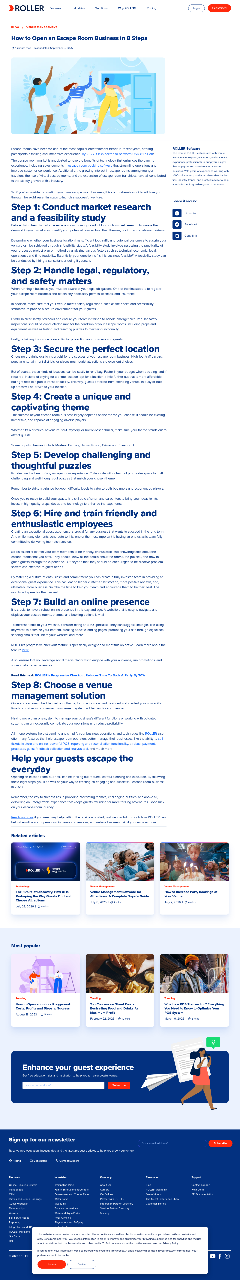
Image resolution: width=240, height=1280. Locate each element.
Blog (15, 27)
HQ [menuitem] (11, 1241)
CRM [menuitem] (11, 1194)
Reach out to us (22, 817)
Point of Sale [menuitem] (16, 1190)
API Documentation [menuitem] (202, 1194)
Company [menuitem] (106, 1177)
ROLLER (151, 733)
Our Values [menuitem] (106, 1194)
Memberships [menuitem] (17, 1208)
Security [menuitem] (105, 1213)
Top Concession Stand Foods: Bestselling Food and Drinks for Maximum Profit (114, 1008)
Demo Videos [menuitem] (154, 1194)
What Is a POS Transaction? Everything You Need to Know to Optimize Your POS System (194, 1008)
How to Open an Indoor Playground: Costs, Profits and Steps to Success (43, 1006)
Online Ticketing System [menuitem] (23, 1185)
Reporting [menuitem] (14, 1222)
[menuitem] (15, 1161)
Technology (22, 886)
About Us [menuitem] (105, 1185)
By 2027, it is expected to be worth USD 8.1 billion (117, 153)
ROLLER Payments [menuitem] (20, 1232)
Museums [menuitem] (60, 1204)
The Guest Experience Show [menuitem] (162, 1199)
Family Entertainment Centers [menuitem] (72, 1190)
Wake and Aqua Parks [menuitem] (67, 1213)
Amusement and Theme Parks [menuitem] (72, 1194)
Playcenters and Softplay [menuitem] (69, 1222)
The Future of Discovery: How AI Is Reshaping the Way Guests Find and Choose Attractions (43, 896)
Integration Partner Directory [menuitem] (116, 1204)
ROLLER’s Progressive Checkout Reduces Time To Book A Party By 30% (90, 675)
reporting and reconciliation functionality (99, 743)
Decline (82, 1264)
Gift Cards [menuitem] (14, 1236)
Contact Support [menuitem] (200, 1185)
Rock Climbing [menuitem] (63, 1218)
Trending (21, 998)
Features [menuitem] (14, 1177)
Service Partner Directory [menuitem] (114, 1208)
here (25, 650)
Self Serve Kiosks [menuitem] (19, 1218)
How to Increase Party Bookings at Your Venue (190, 894)
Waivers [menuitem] (13, 1213)
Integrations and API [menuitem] (20, 1227)
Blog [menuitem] (148, 1185)
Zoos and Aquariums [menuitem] (67, 1208)
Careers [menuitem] (104, 1190)
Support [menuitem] (196, 1177)
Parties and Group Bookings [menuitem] (25, 1199)
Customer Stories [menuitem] (156, 1204)
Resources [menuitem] (152, 1177)
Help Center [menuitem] (198, 1190)
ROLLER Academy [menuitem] (156, 1190)
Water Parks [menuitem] (61, 1199)
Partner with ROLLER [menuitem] (112, 1199)
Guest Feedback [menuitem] (18, 1204)
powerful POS (60, 743)
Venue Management (41, 27)
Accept (52, 1264)
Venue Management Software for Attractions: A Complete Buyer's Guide (119, 894)
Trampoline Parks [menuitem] (64, 1185)
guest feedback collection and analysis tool (57, 748)
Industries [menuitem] (61, 1177)
